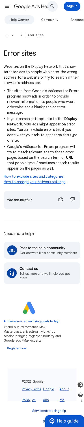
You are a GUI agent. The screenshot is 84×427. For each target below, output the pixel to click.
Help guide (68, 421)
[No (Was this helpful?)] (72, 200)
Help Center (19, 20)
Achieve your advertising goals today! (31, 321)
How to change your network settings (34, 182)
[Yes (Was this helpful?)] (60, 200)
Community (49, 20)
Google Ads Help (32, 6)
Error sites (35, 35)
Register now (16, 348)
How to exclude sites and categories (34, 176)
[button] (7, 6)
